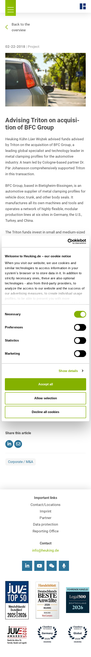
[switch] (80, 327)
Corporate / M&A (20, 462)
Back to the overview (21, 27)
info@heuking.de (45, 550)
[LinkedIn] (27, 566)
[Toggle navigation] (10, 8)
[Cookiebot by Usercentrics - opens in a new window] (67, 241)
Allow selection (45, 398)
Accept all (45, 384)
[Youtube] (39, 566)
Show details (68, 371)
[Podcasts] (64, 566)
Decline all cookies (45, 412)
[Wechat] (52, 566)
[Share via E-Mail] (18, 444)
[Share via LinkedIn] (9, 444)
